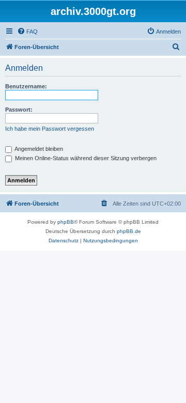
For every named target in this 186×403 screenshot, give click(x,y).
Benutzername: (26, 86)
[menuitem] (27, 31)
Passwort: (19, 109)
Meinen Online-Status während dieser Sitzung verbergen (85, 158)
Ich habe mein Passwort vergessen (49, 129)
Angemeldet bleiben (38, 149)
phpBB (65, 222)
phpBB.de (129, 231)
